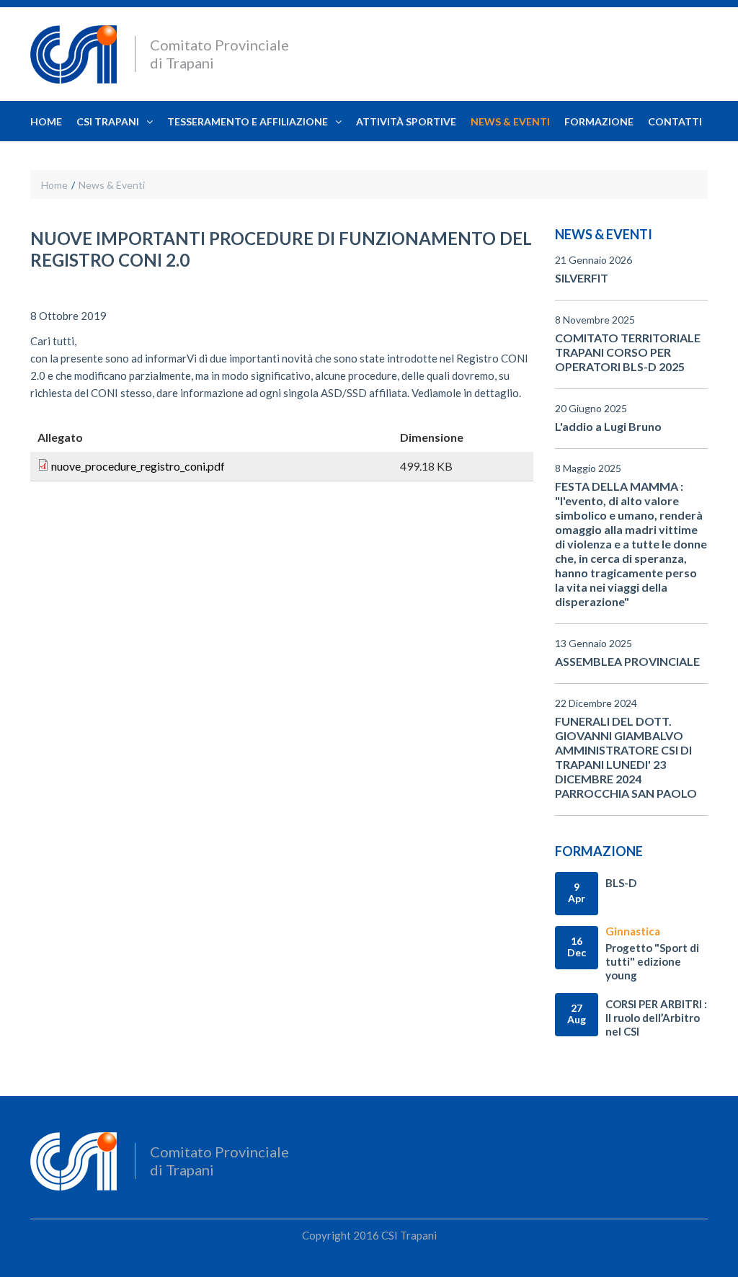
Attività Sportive (406, 121)
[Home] (73, 55)
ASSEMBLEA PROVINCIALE (627, 661)
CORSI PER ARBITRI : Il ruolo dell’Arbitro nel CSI (656, 1017)
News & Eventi (510, 121)
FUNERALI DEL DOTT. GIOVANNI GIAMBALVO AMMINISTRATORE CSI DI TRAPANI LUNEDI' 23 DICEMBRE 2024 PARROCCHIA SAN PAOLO (626, 757)
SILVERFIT (581, 278)
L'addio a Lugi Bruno (608, 426)
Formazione (598, 121)
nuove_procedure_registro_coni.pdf (138, 466)
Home (46, 121)
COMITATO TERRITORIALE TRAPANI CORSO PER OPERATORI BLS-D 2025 (628, 352)
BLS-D (620, 882)
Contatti (675, 121)
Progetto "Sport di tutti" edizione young (652, 961)
